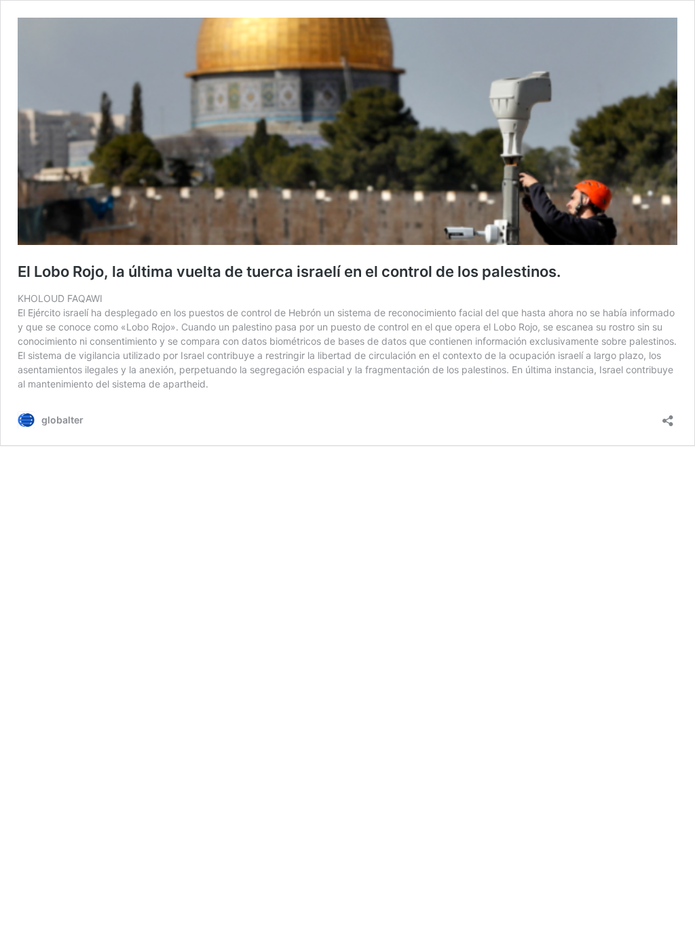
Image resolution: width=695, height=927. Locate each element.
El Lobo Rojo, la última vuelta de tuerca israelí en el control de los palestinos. (289, 271)
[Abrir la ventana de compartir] (667, 416)
